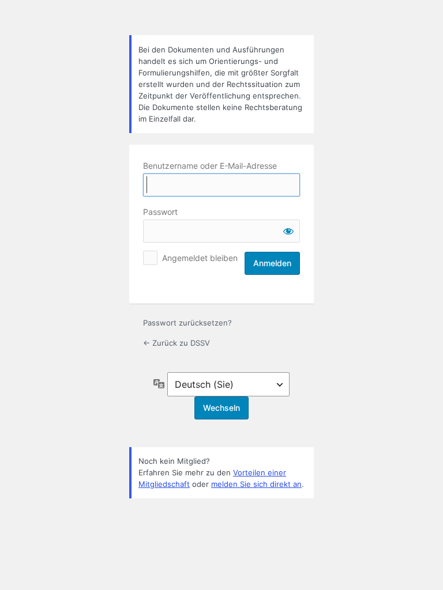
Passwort (160, 212)
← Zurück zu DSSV (176, 342)
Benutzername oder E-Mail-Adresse (210, 166)
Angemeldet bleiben (200, 258)
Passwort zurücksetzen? (187, 322)
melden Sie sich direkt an (256, 484)
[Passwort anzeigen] (288, 231)
